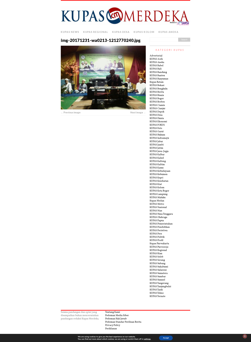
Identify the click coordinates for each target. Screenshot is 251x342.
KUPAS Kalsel (157, 158)
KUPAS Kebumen (158, 174)
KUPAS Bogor (157, 98)
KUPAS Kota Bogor (159, 191)
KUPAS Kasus (157, 167)
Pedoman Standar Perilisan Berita (123, 322)
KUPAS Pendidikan (160, 227)
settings (147, 339)
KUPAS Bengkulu (158, 88)
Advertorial (156, 55)
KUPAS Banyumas (159, 78)
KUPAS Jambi (157, 144)
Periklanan (111, 328)
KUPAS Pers (156, 233)
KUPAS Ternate (157, 296)
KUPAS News (70, 31)
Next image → (138, 112)
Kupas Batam (157, 82)
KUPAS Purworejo (159, 247)
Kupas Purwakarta (159, 243)
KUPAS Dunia (157, 118)
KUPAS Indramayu (159, 138)
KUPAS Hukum (157, 135)
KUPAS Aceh (156, 59)
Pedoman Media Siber (117, 315)
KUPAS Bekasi (157, 85)
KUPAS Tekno (157, 293)
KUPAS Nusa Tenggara (161, 214)
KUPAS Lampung (158, 194)
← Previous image (71, 112)
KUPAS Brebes (157, 102)
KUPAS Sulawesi (158, 270)
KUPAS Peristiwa (158, 230)
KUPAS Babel (156, 65)
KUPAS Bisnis (157, 95)
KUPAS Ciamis (157, 105)
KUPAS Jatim (156, 148)
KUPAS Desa (121, 31)
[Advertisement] (103, 145)
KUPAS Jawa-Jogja (159, 151)
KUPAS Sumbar (158, 276)
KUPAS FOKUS (157, 125)
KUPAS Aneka (168, 31)
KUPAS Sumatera (159, 273)
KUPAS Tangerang (159, 283)
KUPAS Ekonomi (158, 121)
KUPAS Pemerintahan (161, 224)
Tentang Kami (112, 312)
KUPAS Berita (157, 92)
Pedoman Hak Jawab (116, 318)
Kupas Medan (157, 200)
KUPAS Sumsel (157, 280)
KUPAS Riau (156, 253)
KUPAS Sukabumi (159, 266)
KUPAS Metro (157, 204)
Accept (166, 338)
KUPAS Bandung (158, 72)
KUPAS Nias (156, 210)
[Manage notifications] (245, 336)
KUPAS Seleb (156, 256)
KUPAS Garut (157, 131)
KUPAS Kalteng (158, 161)
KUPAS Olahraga (158, 217)
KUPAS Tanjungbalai (160, 286)
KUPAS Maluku (158, 197)
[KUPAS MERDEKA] (125, 15)
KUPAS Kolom (144, 31)
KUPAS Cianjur (157, 108)
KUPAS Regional (95, 31)
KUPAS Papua (157, 220)
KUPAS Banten (157, 75)
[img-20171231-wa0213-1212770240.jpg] (103, 77)
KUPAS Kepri (156, 177)
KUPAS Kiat (156, 184)
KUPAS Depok (157, 111)
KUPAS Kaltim (157, 164)
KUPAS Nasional (158, 207)
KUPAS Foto (156, 128)
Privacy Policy (112, 325)
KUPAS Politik (157, 237)
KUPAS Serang (157, 260)
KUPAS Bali (156, 69)
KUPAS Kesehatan (159, 181)
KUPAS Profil (156, 240)
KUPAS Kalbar (157, 154)
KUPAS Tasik (156, 289)
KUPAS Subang (157, 263)
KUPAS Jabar (156, 141)
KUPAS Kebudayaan (160, 171)
